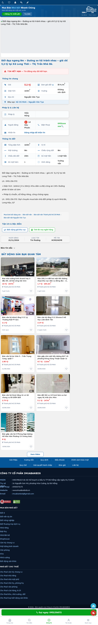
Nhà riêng (4, 528)
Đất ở (2, 513)
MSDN (2, 480)
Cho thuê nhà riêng (8, 575)
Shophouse (5, 539)
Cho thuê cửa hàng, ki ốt (10, 590)
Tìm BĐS (27, 14)
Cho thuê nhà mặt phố (9, 579)
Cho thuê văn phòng (8, 587)
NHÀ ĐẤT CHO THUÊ (9, 566)
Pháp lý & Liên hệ (10, 107)
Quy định (44, 460)
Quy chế (23, 465)
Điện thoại (4, 487)
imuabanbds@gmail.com (23, 494)
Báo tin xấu (7, 248)
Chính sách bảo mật (80, 460)
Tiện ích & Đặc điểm (12, 224)
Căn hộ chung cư (7, 542)
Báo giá (62, 465)
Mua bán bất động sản (12, 215)
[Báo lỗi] (93, 606)
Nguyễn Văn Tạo (36, 102)
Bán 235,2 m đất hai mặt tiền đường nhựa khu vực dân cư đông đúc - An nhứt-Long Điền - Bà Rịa (53, 279)
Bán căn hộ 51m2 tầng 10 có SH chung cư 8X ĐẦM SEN (15, 396)
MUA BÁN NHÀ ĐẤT (9, 508)
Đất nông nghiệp (7, 520)
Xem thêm (35, 454)
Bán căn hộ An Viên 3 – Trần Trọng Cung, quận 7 (16, 357)
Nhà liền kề (5, 535)
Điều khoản (60, 460)
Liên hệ (75, 465)
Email (2, 494)
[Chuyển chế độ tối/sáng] (3, 2)
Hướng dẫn (29, 460)
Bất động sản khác (8, 561)
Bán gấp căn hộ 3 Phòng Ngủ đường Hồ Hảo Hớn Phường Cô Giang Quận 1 (17, 435)
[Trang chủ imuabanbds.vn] (91, 9)
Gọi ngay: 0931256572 (50, 612)
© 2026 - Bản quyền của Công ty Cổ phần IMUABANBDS (49, 607)
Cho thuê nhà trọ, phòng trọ (12, 583)
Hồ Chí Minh (21, 102)
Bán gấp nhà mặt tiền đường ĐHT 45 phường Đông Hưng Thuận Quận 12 (53, 357)
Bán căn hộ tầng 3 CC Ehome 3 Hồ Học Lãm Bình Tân (52, 318)
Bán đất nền (27, 215)
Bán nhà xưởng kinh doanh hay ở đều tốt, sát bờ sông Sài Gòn (16, 279)
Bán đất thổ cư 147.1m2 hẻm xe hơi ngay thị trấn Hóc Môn (52, 396)
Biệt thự (3, 531)
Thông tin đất (8, 139)
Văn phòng (5, 550)
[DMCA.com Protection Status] (16, 501)
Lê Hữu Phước (27, 125)
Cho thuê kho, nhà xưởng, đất (12, 594)
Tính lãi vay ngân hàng (43, 230)
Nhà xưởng (5, 557)
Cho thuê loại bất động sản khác (14, 598)
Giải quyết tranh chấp (42, 465)
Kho (2, 554)
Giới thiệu (13, 460)
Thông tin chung (10, 78)
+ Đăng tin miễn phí (12, 14)
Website (4, 490)
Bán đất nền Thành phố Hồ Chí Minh (47, 215)
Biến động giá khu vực (16, 230)
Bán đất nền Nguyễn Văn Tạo (15, 218)
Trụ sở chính (3, 484)
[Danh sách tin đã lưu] (9, 2)
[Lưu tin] (31, 291)
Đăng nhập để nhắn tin (34, 132)
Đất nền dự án (6, 516)
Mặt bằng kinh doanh (9, 546)
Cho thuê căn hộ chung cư (11, 572)
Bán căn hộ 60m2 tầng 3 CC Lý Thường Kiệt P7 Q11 (15, 318)
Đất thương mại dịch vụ (10, 524)
